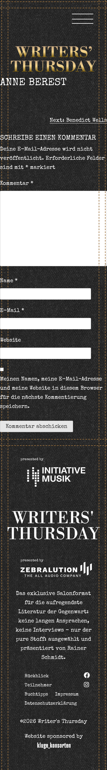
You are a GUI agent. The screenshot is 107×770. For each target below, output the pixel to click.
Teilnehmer (38, 685)
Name (9, 281)
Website (10, 340)
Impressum (67, 694)
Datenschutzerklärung (51, 703)
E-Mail (12, 311)
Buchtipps (36, 694)
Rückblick (37, 676)
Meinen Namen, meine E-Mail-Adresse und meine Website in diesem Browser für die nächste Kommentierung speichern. (51, 393)
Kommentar (16, 184)
